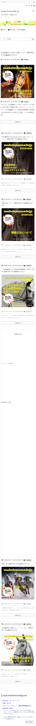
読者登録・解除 (7, 708)
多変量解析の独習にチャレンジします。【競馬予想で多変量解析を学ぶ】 (17, 629)
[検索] (33, 1)
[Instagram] (29, 6)
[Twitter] (26, 6)
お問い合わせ (6, 703)
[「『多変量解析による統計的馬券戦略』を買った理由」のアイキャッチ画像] (18, 291)
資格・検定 (13, 30)
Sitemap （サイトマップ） (11, 700)
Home (4, 30)
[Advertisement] (18, 349)
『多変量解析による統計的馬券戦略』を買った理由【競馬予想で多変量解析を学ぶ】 (18, 270)
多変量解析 (26, 59)
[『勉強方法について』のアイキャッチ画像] (18, 224)
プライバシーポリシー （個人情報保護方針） (17, 706)
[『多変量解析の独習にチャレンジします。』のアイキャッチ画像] (18, 649)
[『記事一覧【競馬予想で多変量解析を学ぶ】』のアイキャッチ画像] (18, 583)
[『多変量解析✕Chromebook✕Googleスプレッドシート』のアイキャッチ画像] (18, 158)
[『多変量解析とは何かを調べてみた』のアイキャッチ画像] (17, 83)
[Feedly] (34, 6)
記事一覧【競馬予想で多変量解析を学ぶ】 (16, 564)
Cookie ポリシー (10, 718)
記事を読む (18, 122)
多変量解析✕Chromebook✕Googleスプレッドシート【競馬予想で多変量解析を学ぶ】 (17, 138)
